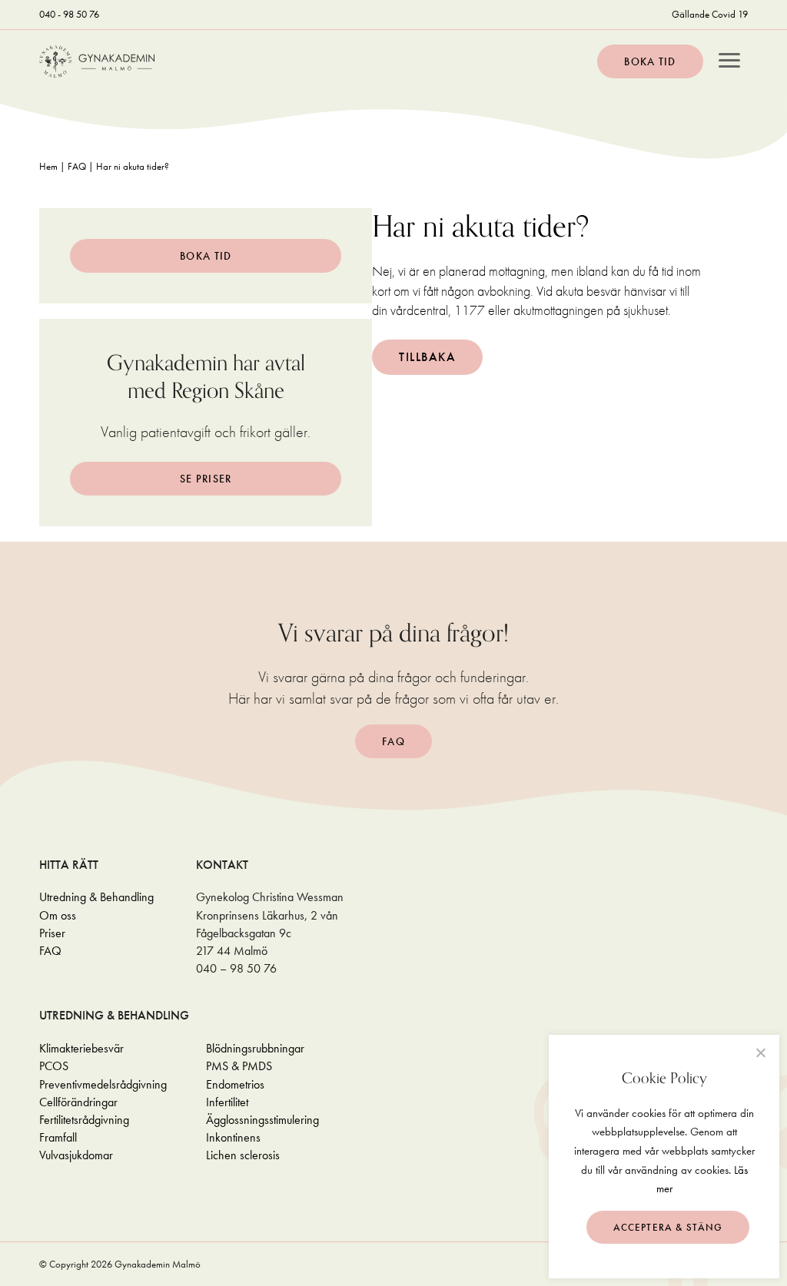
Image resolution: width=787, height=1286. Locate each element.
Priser (52, 933)
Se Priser (206, 479)
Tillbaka (427, 357)
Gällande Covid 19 (710, 14)
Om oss (57, 915)
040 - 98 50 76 (69, 14)
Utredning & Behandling (96, 897)
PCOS (53, 1066)
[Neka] (760, 1052)
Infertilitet (227, 1102)
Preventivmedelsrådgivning (103, 1084)
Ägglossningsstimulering (262, 1120)
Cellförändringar (78, 1102)
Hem (48, 166)
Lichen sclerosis (243, 1155)
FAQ (77, 166)
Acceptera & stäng (668, 1227)
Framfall (58, 1137)
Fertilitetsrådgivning (84, 1120)
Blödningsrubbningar (255, 1048)
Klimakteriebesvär (81, 1048)
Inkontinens (233, 1137)
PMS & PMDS (239, 1066)
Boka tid (650, 61)
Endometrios (235, 1084)
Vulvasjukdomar (76, 1155)
